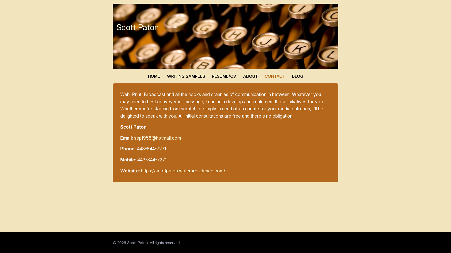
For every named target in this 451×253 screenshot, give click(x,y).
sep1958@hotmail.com (157, 138)
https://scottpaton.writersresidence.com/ (183, 171)
